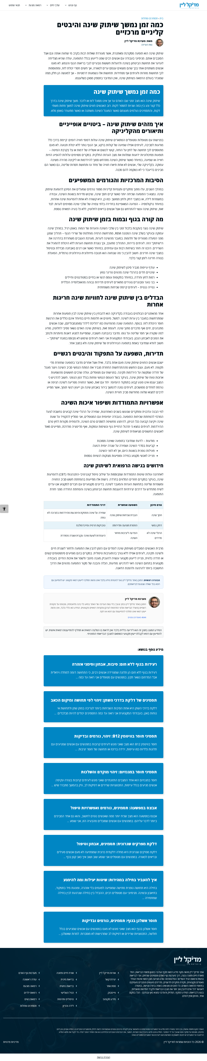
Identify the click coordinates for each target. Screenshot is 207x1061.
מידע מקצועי (109, 999)
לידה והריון (68, 1006)
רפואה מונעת (35, 5)
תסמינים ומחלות (149, 18)
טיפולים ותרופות (65, 999)
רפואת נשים (30, 999)
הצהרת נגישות (103, 1057)
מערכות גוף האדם (27, 973)
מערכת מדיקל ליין (135, 599)
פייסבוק (112, 992)
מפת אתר (111, 986)
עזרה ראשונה (30, 979)
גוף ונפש (73, 5)
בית (161, 18)
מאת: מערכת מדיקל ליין (138, 41)
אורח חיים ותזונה (65, 973)
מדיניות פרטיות (11, 1042)
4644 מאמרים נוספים (137, 617)
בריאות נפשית (67, 986)
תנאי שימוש (14, 5)
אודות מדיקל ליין (107, 973)
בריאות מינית (67, 979)
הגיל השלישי (67, 992)
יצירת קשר (110, 979)
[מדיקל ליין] (189, 5)
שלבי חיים (55, 5)
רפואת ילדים (30, 992)
